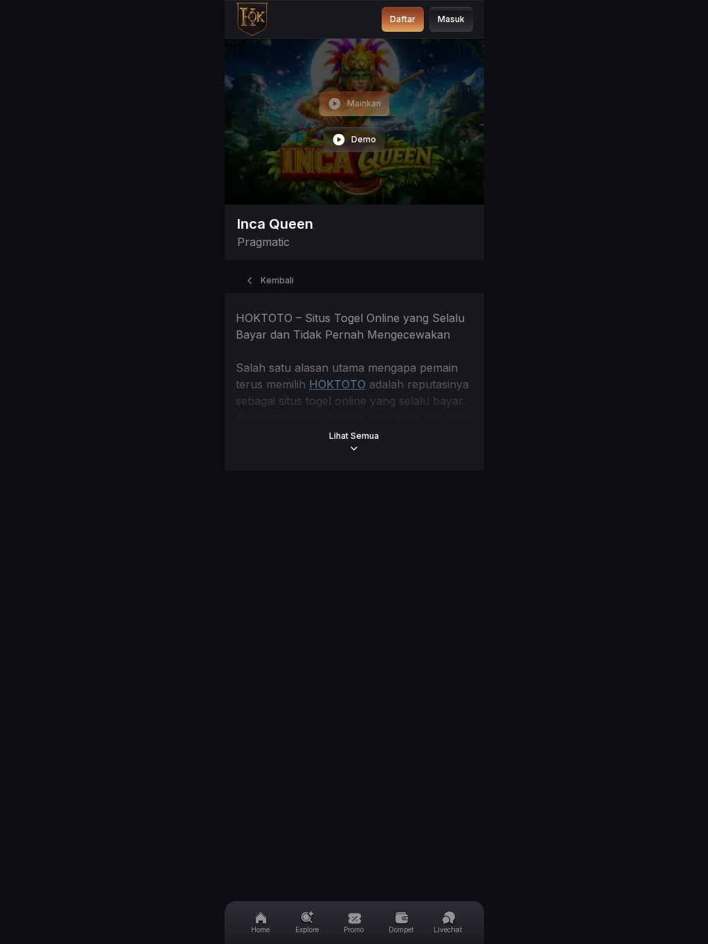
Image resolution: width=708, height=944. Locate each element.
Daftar (403, 19)
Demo (363, 139)
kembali (277, 280)
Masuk (451, 19)
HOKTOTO (337, 384)
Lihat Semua (354, 436)
